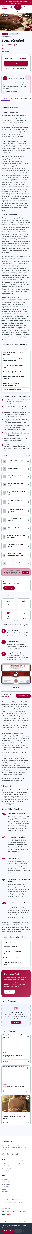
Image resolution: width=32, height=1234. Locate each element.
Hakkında (5, 98)
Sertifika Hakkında (6, 1166)
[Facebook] (3, 1154)
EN (10, 1211)
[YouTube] (17, 1154)
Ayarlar (25, 1231)
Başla (16, 63)
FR (20, 1211)
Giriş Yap (24, 7)
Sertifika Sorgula (6, 1168)
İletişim (19, 1166)
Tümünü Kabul (8, 1231)
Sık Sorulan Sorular (7, 1171)
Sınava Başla (9, 588)
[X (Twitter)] (8, 1154)
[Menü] (29, 7)
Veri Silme (4, 1189)
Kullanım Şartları (6, 1181)
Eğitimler (10, 11)
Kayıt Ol (17, 7)
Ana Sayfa (4, 11)
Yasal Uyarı (4, 1191)
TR (4, 1211)
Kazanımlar (14, 98)
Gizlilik (5, 1202)
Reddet (18, 1231)
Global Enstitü (4, 7)
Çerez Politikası (5, 1184)
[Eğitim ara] (11, 7)
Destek (23, 778)
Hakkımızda (20, 1163)
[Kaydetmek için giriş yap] (20, 15)
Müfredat (24, 98)
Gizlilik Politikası (5, 1179)
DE (15, 1211)
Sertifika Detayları (23, 696)
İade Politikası (5, 1186)
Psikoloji (16, 11)
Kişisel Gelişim (6, 36)
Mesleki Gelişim (14, 34)
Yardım (21, 1202)
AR (4, 1214)
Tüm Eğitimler (5, 1163)
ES (25, 1211)
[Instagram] (12, 1154)
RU (10, 1214)
